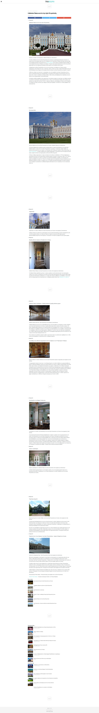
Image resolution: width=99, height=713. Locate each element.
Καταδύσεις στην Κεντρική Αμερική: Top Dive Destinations (43, 669)
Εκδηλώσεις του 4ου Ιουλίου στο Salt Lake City (41, 664)
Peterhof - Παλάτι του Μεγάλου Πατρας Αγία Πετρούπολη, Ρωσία (44, 594)
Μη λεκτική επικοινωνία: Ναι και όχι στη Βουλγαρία (42, 658)
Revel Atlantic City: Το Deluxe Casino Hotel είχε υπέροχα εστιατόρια (45, 640)
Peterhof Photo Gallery (33, 576)
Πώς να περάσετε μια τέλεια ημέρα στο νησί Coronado (43, 673)
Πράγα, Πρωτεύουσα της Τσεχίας (39, 649)
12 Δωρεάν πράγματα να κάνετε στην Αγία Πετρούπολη (43, 585)
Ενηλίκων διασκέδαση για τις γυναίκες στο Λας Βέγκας (43, 687)
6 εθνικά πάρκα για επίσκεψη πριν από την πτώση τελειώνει (44, 682)
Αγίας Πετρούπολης (33, 151)
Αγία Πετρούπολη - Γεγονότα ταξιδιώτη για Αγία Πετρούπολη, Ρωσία (45, 603)
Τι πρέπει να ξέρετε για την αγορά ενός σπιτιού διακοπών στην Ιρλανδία (46, 678)
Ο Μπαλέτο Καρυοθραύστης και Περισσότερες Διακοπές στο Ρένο (45, 627)
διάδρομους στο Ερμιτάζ (64, 277)
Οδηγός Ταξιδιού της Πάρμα (38, 631)
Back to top (49, 708)
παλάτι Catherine (50, 62)
